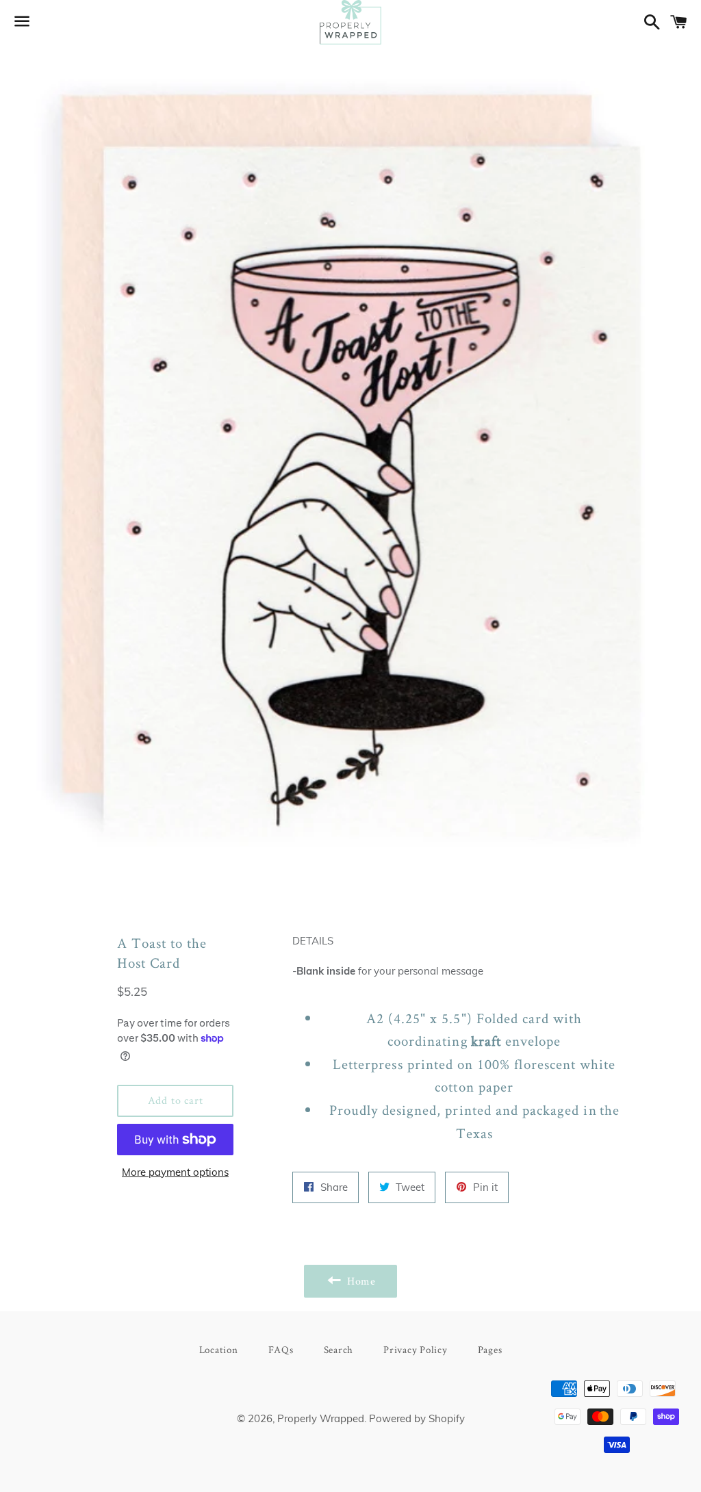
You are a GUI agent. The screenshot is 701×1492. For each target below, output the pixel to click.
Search (339, 1349)
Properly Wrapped (320, 1418)
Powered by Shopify (417, 1418)
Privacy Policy (415, 1349)
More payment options (175, 1172)
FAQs (281, 1349)
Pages (490, 1349)
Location (218, 1349)
